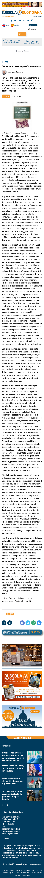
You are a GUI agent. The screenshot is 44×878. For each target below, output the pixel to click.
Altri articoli (22, 737)
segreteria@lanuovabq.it (11, 831)
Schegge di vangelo (11, 40)
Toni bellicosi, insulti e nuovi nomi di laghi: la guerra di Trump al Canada (12, 795)
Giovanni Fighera (15, 71)
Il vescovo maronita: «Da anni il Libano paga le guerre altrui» (12, 781)
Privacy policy (7, 864)
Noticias (16, 25)
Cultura (26, 51)
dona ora (33, 25)
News (7, 25)
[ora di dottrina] (22, 716)
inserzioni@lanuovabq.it (11, 833)
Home (19, 51)
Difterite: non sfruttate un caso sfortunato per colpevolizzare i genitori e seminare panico (13, 756)
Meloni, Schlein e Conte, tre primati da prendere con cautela (13, 768)
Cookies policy (18, 864)
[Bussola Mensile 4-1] (22, 655)
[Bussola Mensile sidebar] (22, 686)
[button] (22, 34)
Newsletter (32, 29)
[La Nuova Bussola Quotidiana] (22, 12)
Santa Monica (32, 41)
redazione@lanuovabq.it (11, 829)
